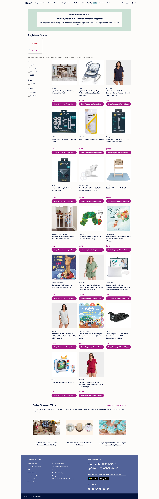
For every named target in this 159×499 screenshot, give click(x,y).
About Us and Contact (34, 467)
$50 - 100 (33, 68)
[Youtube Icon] (104, 489)
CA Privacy (55, 470)
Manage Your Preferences (60, 467)
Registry (89, 3)
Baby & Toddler (48, 3)
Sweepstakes (32, 473)
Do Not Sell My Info (58, 463)
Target (32, 83)
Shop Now (35, 51)
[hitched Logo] (92, 468)
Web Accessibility (57, 473)
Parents (56, 3)
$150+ (32, 75)
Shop (83, 3)
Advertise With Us (33, 476)
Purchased (33, 95)
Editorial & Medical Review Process (63, 479)
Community (102, 3)
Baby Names (77, 3)
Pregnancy (38, 3)
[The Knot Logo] (94, 464)
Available (33, 92)
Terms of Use (32, 482)
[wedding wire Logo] (110, 468)
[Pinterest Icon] (100, 489)
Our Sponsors (56, 476)
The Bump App (32, 463)
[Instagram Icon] (97, 489)
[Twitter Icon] (108, 489)
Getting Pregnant (66, 3)
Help (29, 470)
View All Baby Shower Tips (114, 405)
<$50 (32, 65)
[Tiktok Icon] (93, 489)
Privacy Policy (32, 479)
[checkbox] (29, 65)
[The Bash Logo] (109, 464)
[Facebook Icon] (89, 489)
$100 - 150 (34, 72)
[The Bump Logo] (27, 3)
